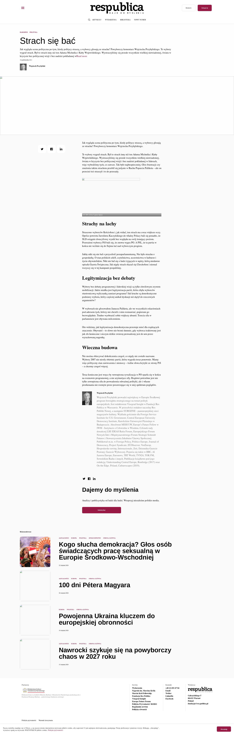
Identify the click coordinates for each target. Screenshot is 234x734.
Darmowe (188, 8)
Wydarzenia (111, 20)
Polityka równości (139, 709)
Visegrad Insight (139, 699)
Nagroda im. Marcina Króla (143, 691)
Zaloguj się (204, 8)
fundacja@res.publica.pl (198, 704)
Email (168, 691)
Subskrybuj (101, 510)
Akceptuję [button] (223, 729)
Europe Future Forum (141, 701)
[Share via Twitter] (42, 149)
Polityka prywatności (29, 720)
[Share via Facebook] (51, 149)
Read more (81, 56)
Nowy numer (140, 20)
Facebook (169, 699)
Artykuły (96, 20)
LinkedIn (169, 696)
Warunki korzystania (46, 720)
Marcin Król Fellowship (142, 693)
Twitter (168, 693)
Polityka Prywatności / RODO (144, 704)
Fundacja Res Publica (141, 696)
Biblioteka (125, 20)
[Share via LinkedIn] (61, 149)
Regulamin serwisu (140, 707)
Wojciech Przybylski (37, 66)
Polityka (33, 32)
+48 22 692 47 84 (172, 688)
